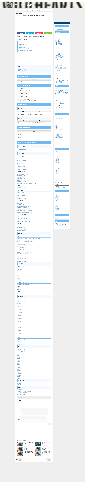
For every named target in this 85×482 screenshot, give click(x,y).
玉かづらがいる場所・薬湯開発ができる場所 (62, 80)
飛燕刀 (18, 278)
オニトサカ (19, 328)
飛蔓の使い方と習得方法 (22, 207)
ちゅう (20, 400)
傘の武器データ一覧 (21, 180)
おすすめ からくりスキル (22, 198)
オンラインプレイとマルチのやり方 (24, 252)
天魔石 (18, 364)
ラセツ (18, 322)
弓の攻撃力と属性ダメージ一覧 (23, 284)
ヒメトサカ (19, 309)
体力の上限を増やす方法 (58, 81)
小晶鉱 (18, 367)
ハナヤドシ (19, 303)
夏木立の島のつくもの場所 (22, 218)
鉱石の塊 (19, 358)
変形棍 (18, 279)
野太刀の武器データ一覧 (22, 175)
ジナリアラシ (19, 324)
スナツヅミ (19, 310)
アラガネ (19, 333)
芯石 (56, 194)
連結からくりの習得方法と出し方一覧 (24, 212)
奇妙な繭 (19, 378)
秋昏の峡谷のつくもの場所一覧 (23, 219)
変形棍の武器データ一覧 (31, 183)
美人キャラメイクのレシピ (22, 261)
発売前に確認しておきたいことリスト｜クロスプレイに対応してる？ (30, 238)
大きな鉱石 (57, 196)
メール (18, 419)
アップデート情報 (20, 247)
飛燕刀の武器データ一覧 (22, 183)
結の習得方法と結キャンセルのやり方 (24, 210)
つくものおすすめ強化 (58, 55)
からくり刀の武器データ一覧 (22, 174)
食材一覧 (19, 384)
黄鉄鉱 (18, 370)
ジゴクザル (19, 312)
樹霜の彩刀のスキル (21, 70)
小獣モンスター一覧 (21, 339)
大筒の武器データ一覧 (21, 181)
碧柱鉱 (18, 361)
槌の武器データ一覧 (21, 178)
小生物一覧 (19, 344)
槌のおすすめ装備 (20, 163)
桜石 (56, 207)
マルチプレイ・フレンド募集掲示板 (24, 391)
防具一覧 (19, 289)
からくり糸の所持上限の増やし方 (23, 206)
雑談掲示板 (19, 389)
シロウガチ (19, 81)
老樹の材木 (19, 373)
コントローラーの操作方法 (22, 244)
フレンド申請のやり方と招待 (22, 253)
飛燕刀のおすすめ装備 (58, 43)
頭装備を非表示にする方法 (22, 259)
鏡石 (56, 205)
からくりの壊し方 (20, 204)
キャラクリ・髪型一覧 (21, 258)
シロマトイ (19, 327)
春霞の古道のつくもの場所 (22, 216)
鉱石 (18, 355)
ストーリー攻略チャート (22, 149)
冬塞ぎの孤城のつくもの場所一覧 (23, 221)
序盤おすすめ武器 (20, 192)
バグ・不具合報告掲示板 (22, 392)
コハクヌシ (19, 304)
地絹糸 (18, 376)
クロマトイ (19, 318)
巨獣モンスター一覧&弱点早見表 (25, 48)
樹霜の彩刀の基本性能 (22, 69)
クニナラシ (19, 313)
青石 (56, 198)
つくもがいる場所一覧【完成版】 (26, 50)
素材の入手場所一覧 (23, 47)
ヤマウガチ (19, 306)
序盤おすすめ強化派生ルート (25, 45)
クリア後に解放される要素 (59, 29)
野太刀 (18, 270)
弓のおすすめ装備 (57, 39)
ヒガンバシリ (19, 325)
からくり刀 (19, 269)
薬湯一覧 (19, 209)
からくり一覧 (19, 383)
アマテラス (19, 330)
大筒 (18, 276)
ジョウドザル (19, 321)
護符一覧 (19, 293)
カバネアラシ (19, 316)
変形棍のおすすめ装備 (21, 169)
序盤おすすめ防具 (57, 54)
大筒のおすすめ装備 (21, 166)
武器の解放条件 (20, 203)
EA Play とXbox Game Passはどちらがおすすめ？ (26, 241)
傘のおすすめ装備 (57, 41)
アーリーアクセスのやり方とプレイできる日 (62, 92)
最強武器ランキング (23, 44)
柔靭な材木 (57, 209)
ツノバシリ (19, 307)
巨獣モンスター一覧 (21, 301)
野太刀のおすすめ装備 (21, 160)
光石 (56, 200)
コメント (19, 414)
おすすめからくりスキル (58, 57)
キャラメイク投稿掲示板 (22, 394)
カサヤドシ (19, 315)
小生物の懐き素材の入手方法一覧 (60, 187)
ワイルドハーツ (19, 13)
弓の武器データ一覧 (21, 177)
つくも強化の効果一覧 (21, 230)
